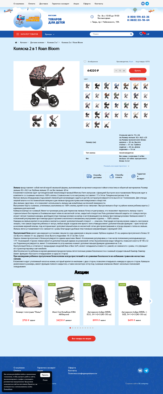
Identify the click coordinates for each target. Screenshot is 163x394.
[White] (107, 125)
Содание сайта (131, 383)
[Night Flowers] (136, 105)
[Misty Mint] (126, 105)
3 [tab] (76, 328)
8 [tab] (88, 328)
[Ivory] (97, 105)
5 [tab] (81, 328)
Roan (131, 61)
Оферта (86, 3)
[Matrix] (107, 105)
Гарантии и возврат (60, 3)
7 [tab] (86, 328)
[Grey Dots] (126, 96)
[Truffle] (87, 125)
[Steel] (126, 115)
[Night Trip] (87, 115)
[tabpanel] (29, 303)
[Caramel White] (87, 96)
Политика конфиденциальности (82, 373)
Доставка (43, 3)
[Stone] (136, 115)
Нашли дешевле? (138, 79)
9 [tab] (91, 328)
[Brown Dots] (126, 86)
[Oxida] (97, 115)
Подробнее (8, 389)
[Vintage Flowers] (97, 125)
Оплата (31, 3)
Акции (76, 3)
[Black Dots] (87, 86)
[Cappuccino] (146, 86)
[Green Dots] (116, 96)
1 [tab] (71, 328)
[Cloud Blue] (97, 96)
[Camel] (136, 86)
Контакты (99, 3)
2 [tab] (73, 328)
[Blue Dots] (107, 86)
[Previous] (13, 301)
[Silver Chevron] (116, 115)
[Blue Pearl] (116, 86)
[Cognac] (107, 96)
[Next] (149, 301)
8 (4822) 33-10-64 (138, 20)
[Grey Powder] (146, 96)
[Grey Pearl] (136, 96)
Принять (45, 375)
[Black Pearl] (97, 86)
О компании (18, 3)
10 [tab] (93, 328)
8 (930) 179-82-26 (138, 16)
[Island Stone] (87, 105)
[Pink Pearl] (107, 115)
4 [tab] (78, 328)
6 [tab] (83, 328)
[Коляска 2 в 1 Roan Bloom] (46, 86)
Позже (45, 380)
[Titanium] (146, 115)
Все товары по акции (81, 338)
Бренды (48, 34)
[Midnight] (116, 105)
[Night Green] (146, 105)
